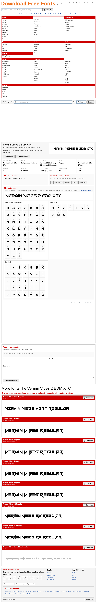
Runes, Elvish (38, 70)
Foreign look (69, 17)
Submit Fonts (51, 575)
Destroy (4, 37)
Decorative (37, 22)
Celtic (35, 48)
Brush (4, 68)
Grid (35, 32)
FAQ (73, 575)
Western (5, 30)
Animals (36, 63)
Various (36, 34)
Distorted (5, 34)
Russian (67, 28)
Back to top (89, 599)
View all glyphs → (86, 190)
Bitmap (4, 53)
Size (74, 102)
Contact (74, 573)
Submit (90, 102)
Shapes (36, 80)
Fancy (4, 17)
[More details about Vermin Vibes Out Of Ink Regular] (48, 558)
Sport (66, 65)
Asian (35, 65)
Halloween (5, 92)
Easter (4, 89)
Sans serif (68, 44)
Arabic (67, 22)
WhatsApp (83, 182)
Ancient (36, 68)
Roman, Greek (69, 26)
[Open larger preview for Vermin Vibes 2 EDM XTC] (71, 148)
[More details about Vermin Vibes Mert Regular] (48, 408)
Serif (66, 46)
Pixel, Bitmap (6, 56)
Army (66, 78)
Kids (66, 69)
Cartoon (4, 20)
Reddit (75, 182)
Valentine (5, 87)
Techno (4, 42)
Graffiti (4, 72)
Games (36, 78)
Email (51, 359)
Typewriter (37, 24)
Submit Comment (11, 381)
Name (5, 359)
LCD (3, 46)
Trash (4, 70)
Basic (66, 42)
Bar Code (67, 61)
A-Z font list (50, 579)
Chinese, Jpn (69, 20)
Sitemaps (50, 577)
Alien (35, 61)
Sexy (66, 76)
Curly (4, 28)
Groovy (4, 24)
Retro (35, 28)
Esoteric (36, 72)
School (4, 63)
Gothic (36, 42)
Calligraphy (5, 61)
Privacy (74, 579)
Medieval (36, 44)
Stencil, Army (38, 26)
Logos (66, 74)
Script (4, 59)
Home (49, 573)
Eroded (4, 32)
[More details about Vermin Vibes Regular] (48, 429)
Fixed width (68, 48)
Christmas (5, 94)
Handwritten (6, 65)
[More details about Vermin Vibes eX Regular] (48, 515)
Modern (36, 46)
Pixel (73, 591)
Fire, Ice (36, 20)
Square (4, 44)
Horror (4, 39)
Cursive (49, 591)
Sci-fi (3, 48)
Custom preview (8, 102)
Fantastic (36, 74)
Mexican (67, 24)
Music (66, 80)
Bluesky (67, 182)
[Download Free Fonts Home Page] (28, 3)
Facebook (58, 182)
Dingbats (37, 59)
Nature (67, 63)
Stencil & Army (9, 594)
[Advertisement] (48, 123)
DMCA (74, 577)
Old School (5, 26)
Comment (6, 366)
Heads (67, 67)
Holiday (4, 85)
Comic (4, 22)
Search (48, 10)
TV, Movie (68, 71)
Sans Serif (8, 591)
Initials (35, 30)
